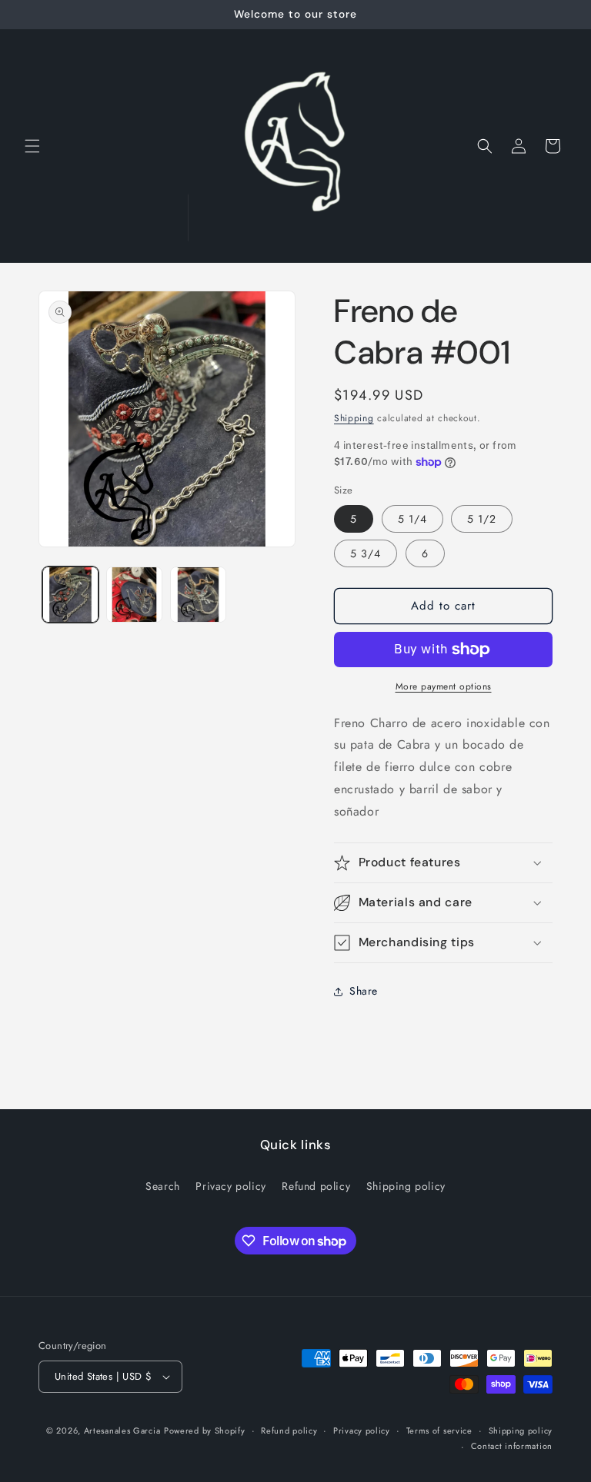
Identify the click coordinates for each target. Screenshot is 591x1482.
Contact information (512, 1446)
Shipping (354, 418)
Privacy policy (230, 1186)
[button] (32, 146)
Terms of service (439, 1430)
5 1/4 (412, 519)
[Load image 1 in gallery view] (70, 595)
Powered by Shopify (204, 1430)
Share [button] (363, 991)
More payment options (444, 686)
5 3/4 (365, 553)
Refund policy (316, 1186)
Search (162, 1186)
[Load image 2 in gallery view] (134, 595)
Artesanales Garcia (122, 1430)
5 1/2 (481, 519)
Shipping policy (406, 1186)
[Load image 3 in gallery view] (198, 595)
